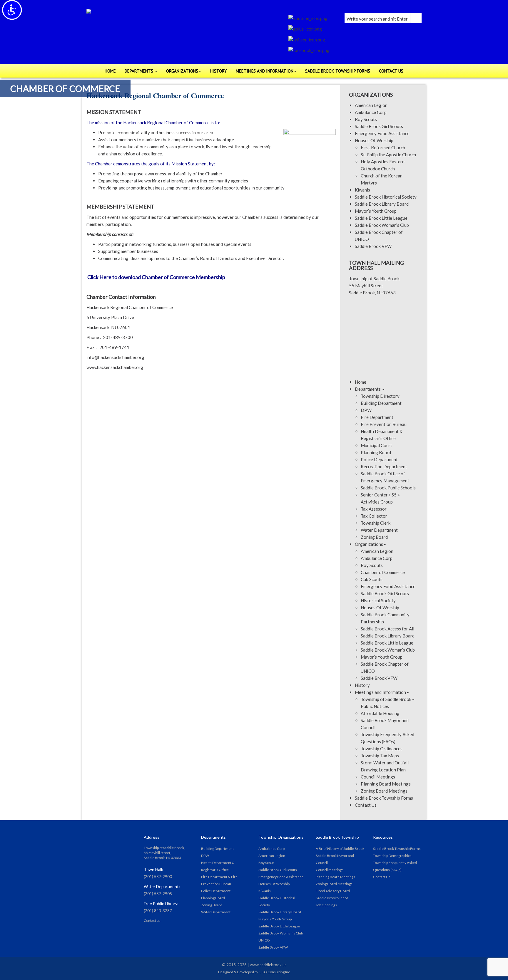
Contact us (152, 920)
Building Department (381, 403)
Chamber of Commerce (383, 572)
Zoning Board (374, 537)
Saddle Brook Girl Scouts (379, 126)
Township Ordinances (381, 748)
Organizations (369, 544)
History (362, 685)
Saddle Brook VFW (373, 246)
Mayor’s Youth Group (376, 211)
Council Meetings (378, 776)
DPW (366, 410)
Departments (368, 389)
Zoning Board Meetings (384, 790)
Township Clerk (375, 523)
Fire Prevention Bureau (384, 424)
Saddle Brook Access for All (387, 628)
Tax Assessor (374, 508)
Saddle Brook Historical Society (386, 196)
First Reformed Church (383, 147)
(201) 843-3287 (158, 910)
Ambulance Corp (371, 112)
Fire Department (377, 417)
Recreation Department (384, 466)
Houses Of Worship (374, 140)
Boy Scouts (366, 119)
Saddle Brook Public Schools (388, 487)
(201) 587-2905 (158, 893)
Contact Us (366, 805)
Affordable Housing (380, 713)
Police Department (379, 459)
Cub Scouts (371, 579)
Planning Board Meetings (386, 783)
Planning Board (376, 452)
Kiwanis (362, 189)
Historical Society (378, 600)
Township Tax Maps (380, 755)
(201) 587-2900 (158, 876)
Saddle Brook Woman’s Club (382, 225)
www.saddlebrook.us (268, 964)
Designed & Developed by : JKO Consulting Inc (254, 972)
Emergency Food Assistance (382, 133)
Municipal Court (376, 445)
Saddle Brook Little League (381, 218)
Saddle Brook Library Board (382, 204)
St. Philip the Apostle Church (388, 154)
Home (360, 382)
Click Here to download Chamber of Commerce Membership (156, 277)
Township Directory (380, 396)
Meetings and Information (380, 692)
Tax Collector (374, 515)
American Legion (371, 105)
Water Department (379, 530)
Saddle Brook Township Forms (384, 798)
